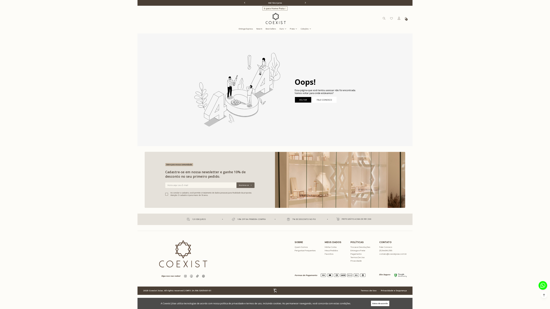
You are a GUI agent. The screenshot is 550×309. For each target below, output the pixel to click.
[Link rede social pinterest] (203, 276)
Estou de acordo (380, 303)
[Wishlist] (391, 18)
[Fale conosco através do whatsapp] (543, 285)
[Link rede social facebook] (191, 276)
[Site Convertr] (275, 291)
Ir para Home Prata (274, 8)
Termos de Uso (369, 290)
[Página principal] (276, 18)
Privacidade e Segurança (394, 290)
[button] (544, 295)
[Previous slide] (244, 2)
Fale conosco (324, 99)
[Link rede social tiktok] (197, 276)
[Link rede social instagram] (185, 276)
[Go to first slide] (305, 2)
